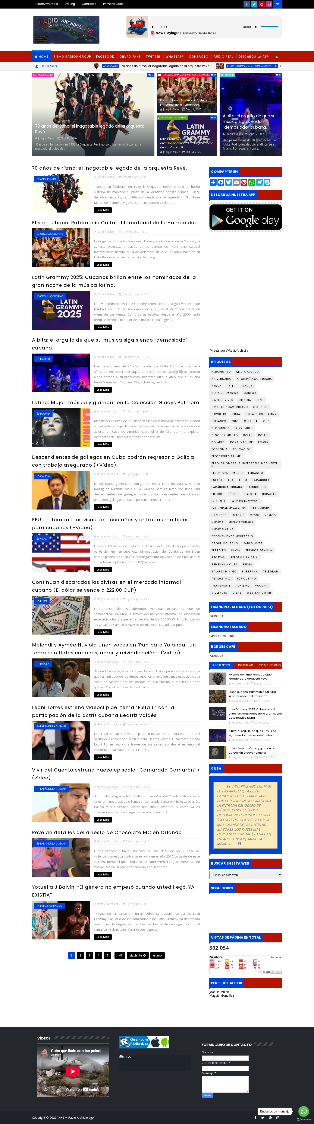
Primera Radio (113, 4)
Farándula (261, 480)
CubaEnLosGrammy (174, 117)
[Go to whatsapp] (303, 1111)
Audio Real (223, 56)
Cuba (236, 414)
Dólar (263, 435)
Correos (260, 407)
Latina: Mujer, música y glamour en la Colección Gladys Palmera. (116, 402)
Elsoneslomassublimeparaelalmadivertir (202, 65)
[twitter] (254, 4)
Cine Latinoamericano (229, 407)
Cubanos (218, 421)
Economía (219, 449)
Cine (260, 400)
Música (45, 664)
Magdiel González (221, 995)
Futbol (217, 494)
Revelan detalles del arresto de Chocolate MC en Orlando (107, 832)
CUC (235, 421)
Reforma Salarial (244, 557)
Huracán (269, 494)
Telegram (271, 571)
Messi (254, 515)
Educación (242, 449)
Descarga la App (253, 56)
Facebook (105, 56)
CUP (266, 421)
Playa (235, 550)
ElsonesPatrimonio (227, 473)
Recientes (221, 665)
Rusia (247, 564)
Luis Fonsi (219, 515)
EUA (231, 480)
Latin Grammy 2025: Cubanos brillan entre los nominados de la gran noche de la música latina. (187, 143)
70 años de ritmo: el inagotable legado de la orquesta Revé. (116, 66)
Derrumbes (244, 428)
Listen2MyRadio (46, 4)
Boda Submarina (224, 393)
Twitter (153, 56)
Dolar (248, 435)
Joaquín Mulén (219, 992)
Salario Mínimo (223, 571)
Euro (43, 601)
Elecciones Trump (226, 456)
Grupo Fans (130, 56)
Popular (245, 665)
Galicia (45, 476)
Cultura (251, 421)
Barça (247, 386)
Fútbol (233, 494)
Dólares (218, 442)
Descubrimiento (224, 435)
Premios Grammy (51, 906)
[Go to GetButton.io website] (304, 1119)
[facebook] (247, 4)
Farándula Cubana (53, 726)
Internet (218, 501)
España (217, 480)
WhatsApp (175, 56)
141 (119, 955)
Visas (43, 538)
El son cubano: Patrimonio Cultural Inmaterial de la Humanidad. (183, 102)
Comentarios (269, 666)
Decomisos (220, 428)
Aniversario (61, 65)
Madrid (229, 74)
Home (43, 56)
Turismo (243, 585)
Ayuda (216, 386)
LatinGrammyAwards (228, 508)
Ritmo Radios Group (72, 56)
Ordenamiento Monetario (232, 536)
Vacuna (261, 585)
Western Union (259, 592)
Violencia (219, 592)
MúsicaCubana (241, 522)
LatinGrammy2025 (245, 501)
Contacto (89, 4)
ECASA (263, 442)
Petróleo (218, 550)
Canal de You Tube (222, 636)
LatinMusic (260, 508)
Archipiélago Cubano (255, 379)
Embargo (255, 473)
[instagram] (269, 4)
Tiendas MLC (221, 578)
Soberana (250, 571)
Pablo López (253, 543)
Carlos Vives (222, 400)
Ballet (232, 386)
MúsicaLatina (222, 529)
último (157, 955)
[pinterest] (261, 4)
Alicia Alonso (247, 372)
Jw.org (70, 4)
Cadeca (250, 393)
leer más (103, 210)
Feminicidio (257, 487)
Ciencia (245, 400)
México (270, 515)
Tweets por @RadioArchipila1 (229, 350)
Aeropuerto (221, 372)
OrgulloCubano (51, 234)
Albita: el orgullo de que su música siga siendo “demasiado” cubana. (249, 121)
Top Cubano (246, 578)
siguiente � (138, 955)
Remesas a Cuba (224, 564)
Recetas (218, 557)
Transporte (221, 585)
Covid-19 (218, 414)
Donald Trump (241, 442)
